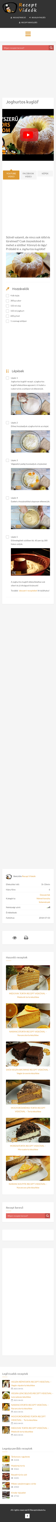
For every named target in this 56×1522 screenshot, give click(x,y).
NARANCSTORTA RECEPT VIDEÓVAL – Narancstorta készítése (28, 1033)
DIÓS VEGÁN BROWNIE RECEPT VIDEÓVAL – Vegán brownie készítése (28, 1071)
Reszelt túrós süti (19, 1474)
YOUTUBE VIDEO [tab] (11, 175)
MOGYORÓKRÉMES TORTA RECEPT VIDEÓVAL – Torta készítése (28, 1110)
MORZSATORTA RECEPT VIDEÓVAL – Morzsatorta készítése (28, 1148)
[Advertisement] (28, 70)
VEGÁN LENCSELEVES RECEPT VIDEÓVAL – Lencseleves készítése (32, 1395)
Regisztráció (19, 17)
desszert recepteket (28, 590)
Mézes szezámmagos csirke (23, 1483)
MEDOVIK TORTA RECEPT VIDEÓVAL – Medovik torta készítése (28, 995)
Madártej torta (18, 1465)
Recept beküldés (29, 22)
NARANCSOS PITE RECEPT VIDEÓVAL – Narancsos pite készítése (28, 1186)
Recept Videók (29, 876)
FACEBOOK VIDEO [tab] (28, 175)
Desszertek (45, 895)
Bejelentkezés (38, 17)
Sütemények (44, 902)
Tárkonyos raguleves (20, 1456)
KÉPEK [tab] (45, 173)
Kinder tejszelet (18, 1492)
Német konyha (43, 898)
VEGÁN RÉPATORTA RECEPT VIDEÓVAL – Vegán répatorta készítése (31, 1383)
